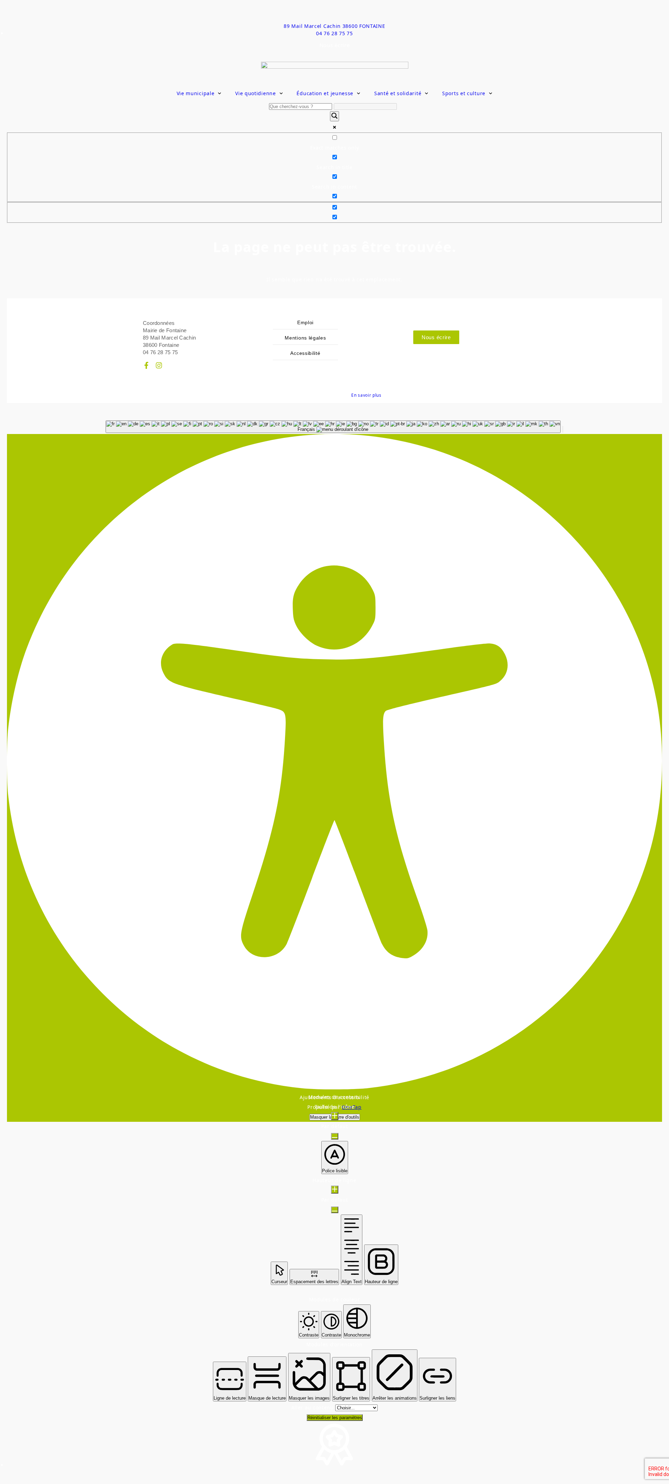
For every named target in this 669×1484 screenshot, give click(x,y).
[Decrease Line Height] (334, 1210)
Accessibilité (305, 353)
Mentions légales (305, 338)
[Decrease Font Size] (334, 1136)
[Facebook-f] (146, 365)
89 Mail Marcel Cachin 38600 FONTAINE (334, 26)
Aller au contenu (313, 1407)
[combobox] (333, 426)
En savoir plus (366, 395)
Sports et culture (463, 93)
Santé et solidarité (397, 93)
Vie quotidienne (255, 93)
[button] (562, 429)
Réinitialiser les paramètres (334, 1417)
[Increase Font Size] (334, 1116)
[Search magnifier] (334, 116)
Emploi (305, 322)
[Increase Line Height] (334, 1190)
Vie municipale (196, 93)
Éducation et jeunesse (325, 93)
